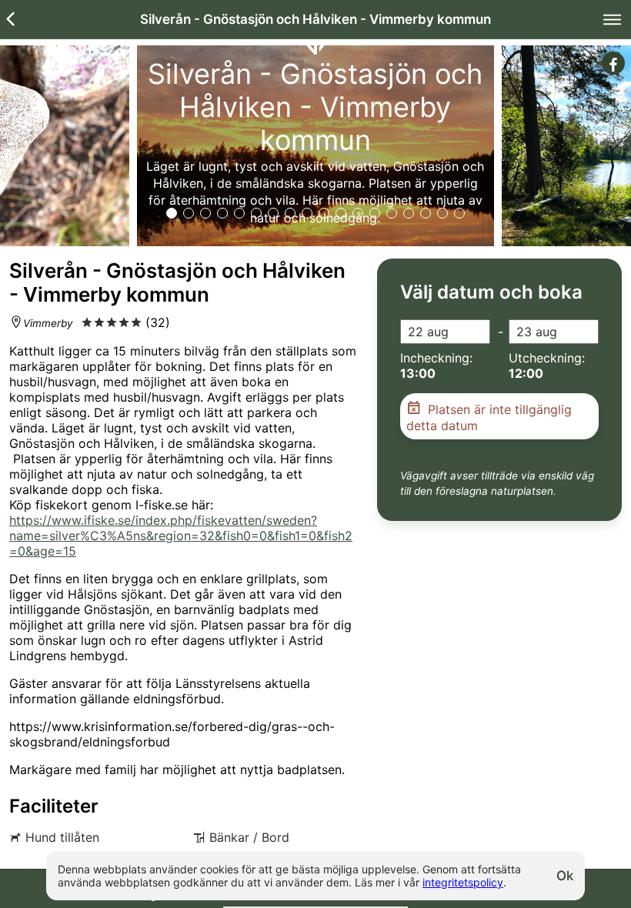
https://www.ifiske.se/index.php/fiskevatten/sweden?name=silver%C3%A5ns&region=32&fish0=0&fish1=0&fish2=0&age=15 (180, 535)
